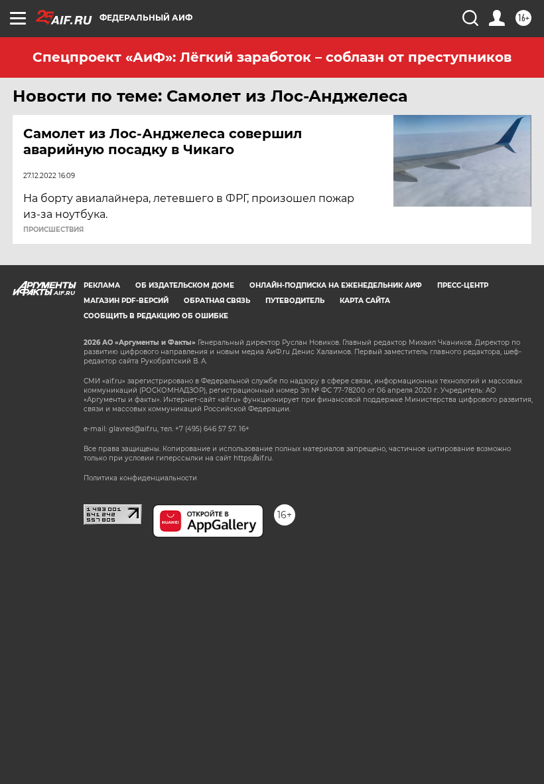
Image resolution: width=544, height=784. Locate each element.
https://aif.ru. (253, 458)
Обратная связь (217, 300)
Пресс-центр (462, 285)
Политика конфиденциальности (140, 478)
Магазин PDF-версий (126, 300)
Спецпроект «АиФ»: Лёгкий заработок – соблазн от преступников (272, 57)
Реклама (102, 285)
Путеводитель (294, 300)
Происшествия (53, 230)
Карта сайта (365, 300)
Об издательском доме (184, 285)
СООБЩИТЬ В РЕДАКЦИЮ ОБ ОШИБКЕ (156, 316)
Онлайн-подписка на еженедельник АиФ (335, 285)
